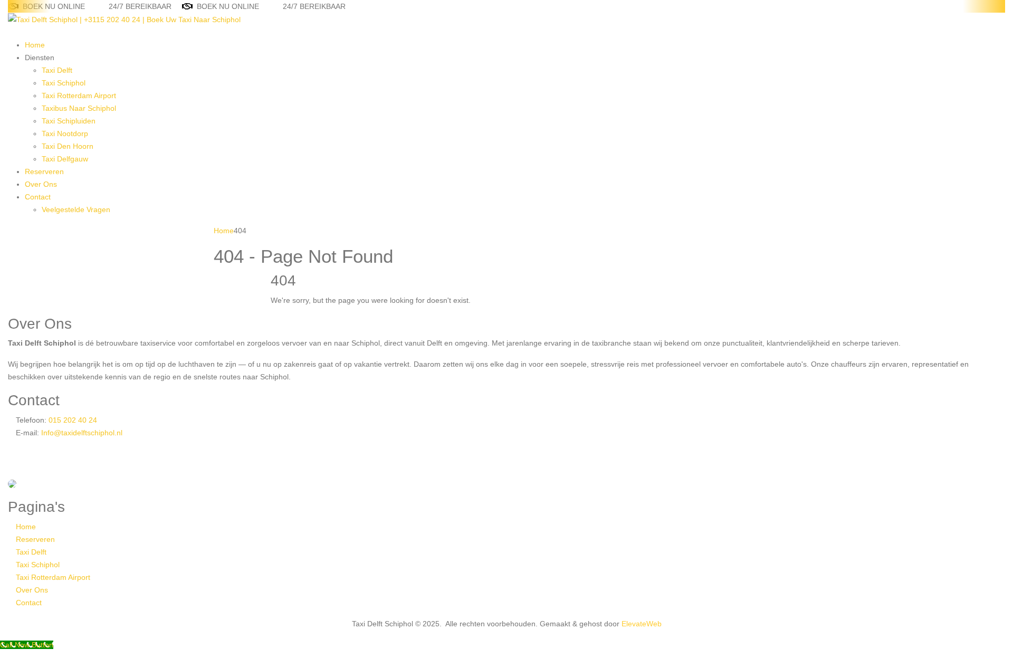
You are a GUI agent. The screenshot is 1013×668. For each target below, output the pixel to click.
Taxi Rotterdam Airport (79, 95)
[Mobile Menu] (11, 32)
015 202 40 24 (71, 420)
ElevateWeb (642, 623)
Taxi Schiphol (63, 83)
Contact (38, 197)
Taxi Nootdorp (65, 133)
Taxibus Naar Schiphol (79, 108)
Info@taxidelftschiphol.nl (81, 432)
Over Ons (41, 184)
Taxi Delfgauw (65, 159)
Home (35, 45)
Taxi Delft (57, 70)
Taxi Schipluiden (68, 121)
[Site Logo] (124, 19)
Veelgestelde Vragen (76, 209)
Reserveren (44, 171)
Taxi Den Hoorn (67, 146)
